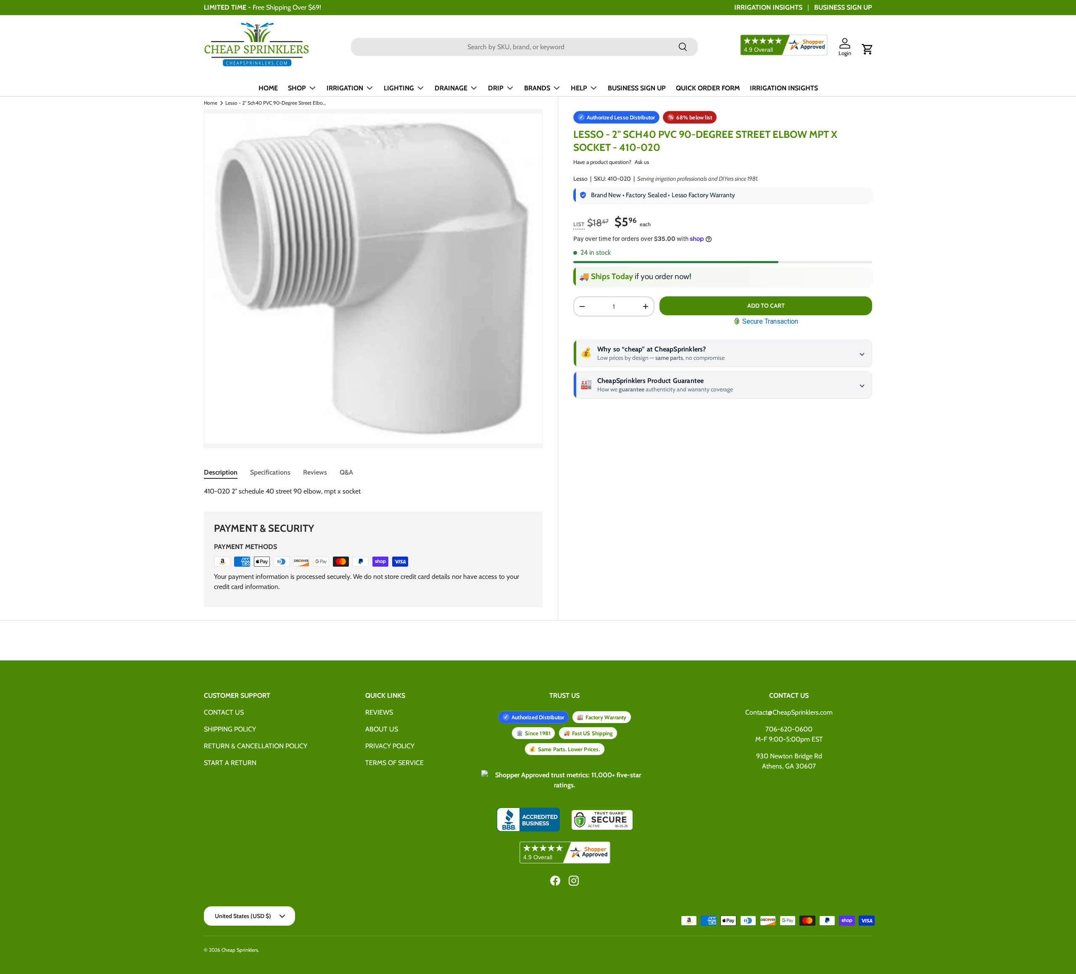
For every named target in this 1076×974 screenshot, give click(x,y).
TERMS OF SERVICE (394, 763)
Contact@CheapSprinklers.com (789, 712)
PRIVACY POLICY (389, 746)
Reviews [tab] (315, 472)
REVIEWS (379, 712)
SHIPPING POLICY (230, 729)
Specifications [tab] (270, 472)
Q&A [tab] (346, 472)
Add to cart (766, 305)
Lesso (580, 178)
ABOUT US (381, 729)
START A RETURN (230, 763)
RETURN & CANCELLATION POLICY (255, 746)
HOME (268, 88)
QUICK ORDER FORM (708, 88)
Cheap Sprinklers (240, 950)
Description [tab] (220, 472)
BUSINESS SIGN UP (843, 7)
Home (210, 103)
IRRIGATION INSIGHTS (768, 7)
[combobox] (524, 47)
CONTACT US (224, 712)
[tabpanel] (373, 491)
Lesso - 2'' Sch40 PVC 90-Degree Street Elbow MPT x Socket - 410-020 (275, 103)
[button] (867, 49)
